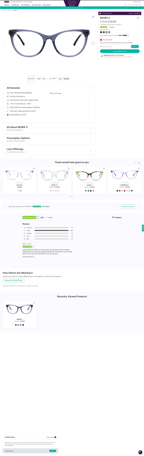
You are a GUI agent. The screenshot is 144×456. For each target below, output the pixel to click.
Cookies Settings (9, 451)
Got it (52, 451)
